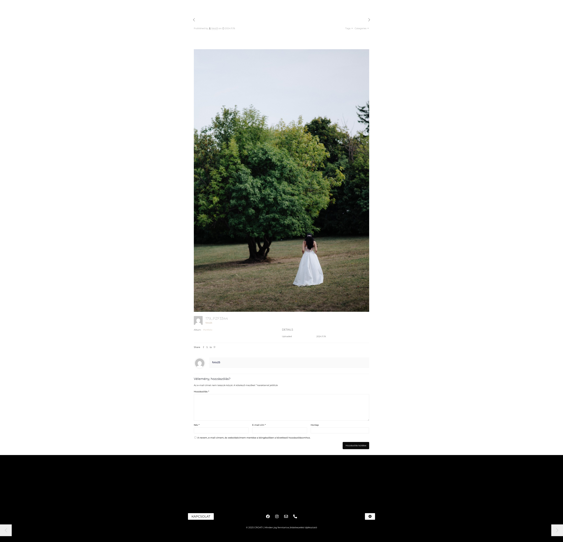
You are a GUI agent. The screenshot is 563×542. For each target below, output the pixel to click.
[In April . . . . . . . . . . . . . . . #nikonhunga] (457, 480)
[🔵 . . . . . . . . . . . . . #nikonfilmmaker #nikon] (386, 480)
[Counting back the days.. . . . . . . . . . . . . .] (176, 480)
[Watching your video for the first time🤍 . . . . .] (35, 480)
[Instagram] (277, 516)
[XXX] (246, 480)
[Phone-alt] (295, 516)
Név (197, 425)
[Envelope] (286, 516)
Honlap (315, 425)
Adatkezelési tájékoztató (303, 527)
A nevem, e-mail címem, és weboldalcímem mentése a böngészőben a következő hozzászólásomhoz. (253, 437)
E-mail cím (259, 425)
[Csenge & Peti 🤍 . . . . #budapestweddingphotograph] (106, 480)
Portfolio (207, 329)
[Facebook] (268, 516)
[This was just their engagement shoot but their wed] (316, 480)
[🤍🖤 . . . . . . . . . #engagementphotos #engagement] (527, 480)
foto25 (214, 28)
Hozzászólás (201, 391)
